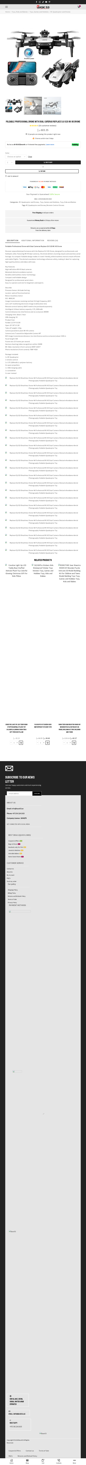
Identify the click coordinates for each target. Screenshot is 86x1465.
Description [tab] (12, 240)
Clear (30, 156)
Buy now (43, 171)
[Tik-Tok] (43, 2)
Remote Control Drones (55, 205)
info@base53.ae (17, 809)
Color (7, 153)
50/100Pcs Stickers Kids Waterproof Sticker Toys (43, 725)
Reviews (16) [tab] (52, 240)
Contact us (30, 1451)
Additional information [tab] (32, 240)
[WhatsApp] (40, 2)
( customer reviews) (47, 125)
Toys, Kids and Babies (20, 12)
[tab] (12, 240)
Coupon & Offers (15, 1451)
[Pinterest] (49, 2)
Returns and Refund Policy (27, 1456)
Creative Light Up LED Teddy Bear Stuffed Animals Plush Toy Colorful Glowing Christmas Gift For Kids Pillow (16, 728)
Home (7, 12)
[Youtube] (46, 2)
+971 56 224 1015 (18, 813)
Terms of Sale (44, 1451)
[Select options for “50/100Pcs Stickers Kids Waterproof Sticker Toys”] (48, 743)
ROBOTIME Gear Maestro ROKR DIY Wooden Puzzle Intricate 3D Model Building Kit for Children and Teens (69, 728)
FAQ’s (11, 1456)
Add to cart (49, 162)
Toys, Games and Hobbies (39, 12)
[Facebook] (36, 2)
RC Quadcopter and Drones (60, 12)
